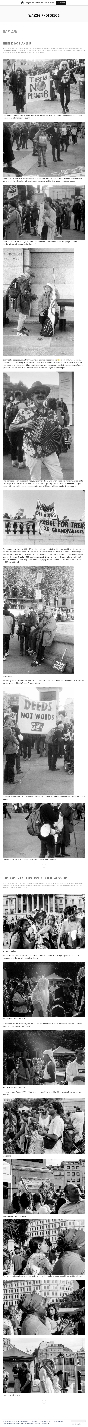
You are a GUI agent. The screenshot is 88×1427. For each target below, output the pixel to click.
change (26, 48)
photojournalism (57, 50)
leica (19, 50)
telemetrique (74, 885)
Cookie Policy (45, 1423)
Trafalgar (23, 52)
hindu (68, 883)
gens (81, 48)
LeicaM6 (9, 885)
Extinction (61, 48)
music (31, 885)
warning (31, 52)
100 (20, 883)
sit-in (13, 52)
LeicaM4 (28, 50)
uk (27, 52)
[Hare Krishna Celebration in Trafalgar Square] (44, 1402)
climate (35, 48)
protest (76, 50)
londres (39, 50)
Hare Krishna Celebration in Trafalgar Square (35, 878)
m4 (43, 50)
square (18, 52)
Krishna (77, 883)
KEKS (15, 50)
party (41, 885)
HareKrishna (62, 883)
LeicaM (23, 50)
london (34, 50)
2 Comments (40, 52)
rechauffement (7, 52)
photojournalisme (68, 50)
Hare (56, 883)
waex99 (14, 48)
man (27, 885)
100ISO (24, 883)
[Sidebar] (84, 10)
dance (50, 883)
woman (13, 887)
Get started (61, 2)
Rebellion (82, 50)
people (49, 50)
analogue (29, 883)
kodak (72, 883)
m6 (24, 885)
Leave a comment (23, 887)
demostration (49, 48)
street (68, 885)
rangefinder (51, 885)
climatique (41, 48)
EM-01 (56, 48)
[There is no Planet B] (44, 866)
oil (45, 50)
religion (58, 885)
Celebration (44, 883)
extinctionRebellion (71, 48)
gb (78, 48)
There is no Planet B (17, 43)
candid (21, 48)
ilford (12, 50)
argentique (36, 883)
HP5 (8, 50)
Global (5, 50)
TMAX (80, 885)
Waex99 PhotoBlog (44, 15)
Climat (31, 48)
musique (36, 885)
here (52, 178)
